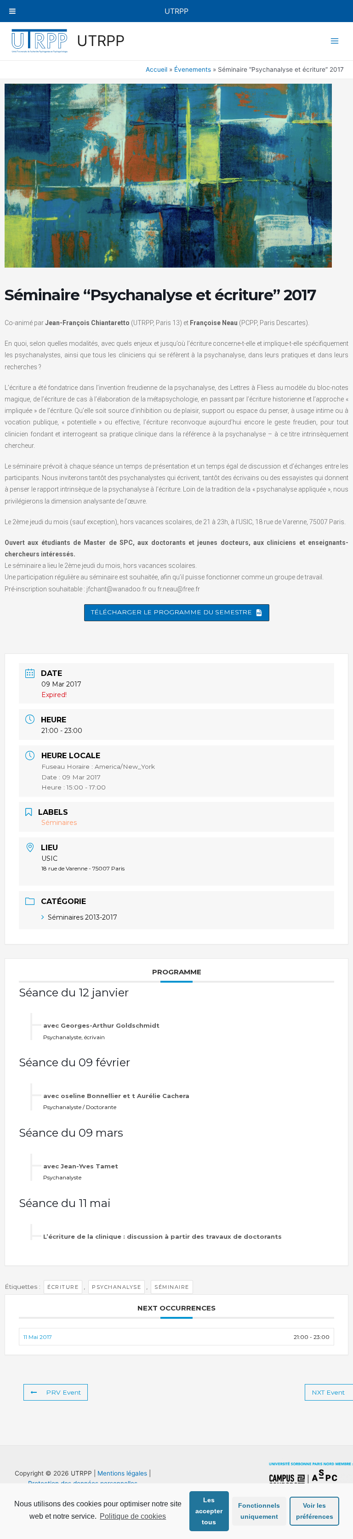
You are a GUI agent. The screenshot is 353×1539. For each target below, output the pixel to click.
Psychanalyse (116, 1287)
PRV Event (63, 1392)
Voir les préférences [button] (314, 1511)
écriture (63, 1287)
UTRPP (101, 41)
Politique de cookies (133, 1516)
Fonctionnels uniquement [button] (259, 1511)
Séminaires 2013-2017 (82, 917)
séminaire (171, 1287)
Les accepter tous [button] (208, 1511)
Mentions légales (122, 1473)
